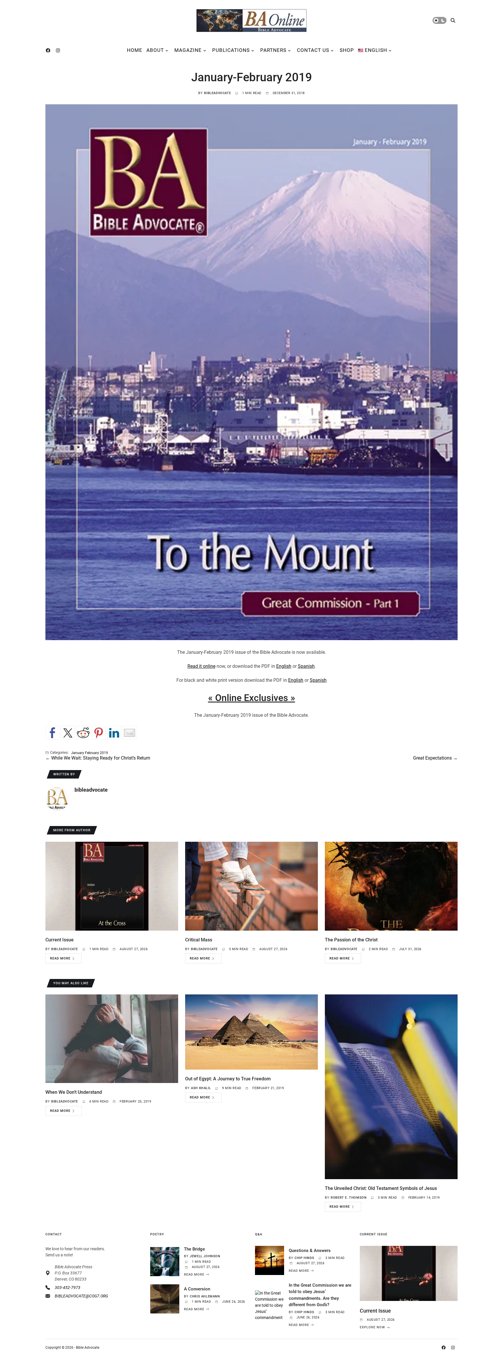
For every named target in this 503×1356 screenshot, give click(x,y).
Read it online (201, 666)
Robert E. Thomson (348, 1198)
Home (134, 50)
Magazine (188, 50)
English (283, 666)
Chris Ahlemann (205, 1296)
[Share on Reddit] (83, 733)
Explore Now (372, 1327)
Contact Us (313, 50)
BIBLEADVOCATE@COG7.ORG (81, 1296)
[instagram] (59, 50)
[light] (440, 20)
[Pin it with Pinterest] (99, 733)
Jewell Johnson (205, 1256)
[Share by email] (130, 733)
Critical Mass (198, 940)
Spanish (306, 666)
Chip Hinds (304, 1258)
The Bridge (194, 1249)
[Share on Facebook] (52, 733)
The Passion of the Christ (351, 940)
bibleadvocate (217, 93)
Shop (347, 50)
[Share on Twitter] (68, 733)
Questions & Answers (310, 1250)
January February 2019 (89, 753)
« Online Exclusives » (251, 697)
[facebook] (49, 50)
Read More (60, 958)
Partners (273, 50)
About (155, 50)
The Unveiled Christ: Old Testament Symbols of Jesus (381, 1188)
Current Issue (59, 940)
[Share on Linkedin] (114, 733)
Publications (231, 50)
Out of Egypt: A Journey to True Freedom (228, 1079)
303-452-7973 (67, 1287)
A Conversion (197, 1289)
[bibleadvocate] (57, 799)
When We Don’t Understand (73, 1092)
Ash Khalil (201, 1088)
